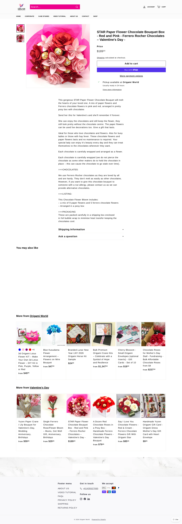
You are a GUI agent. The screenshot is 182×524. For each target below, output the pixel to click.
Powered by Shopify (99, 519)
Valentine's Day (39, 387)
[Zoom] (58, 56)
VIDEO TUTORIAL (67, 492)
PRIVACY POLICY (67, 500)
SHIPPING (63, 504)
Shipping (100, 58)
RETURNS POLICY (67, 508)
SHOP (95, 16)
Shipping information (71, 229)
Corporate (29, 16)
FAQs (60, 496)
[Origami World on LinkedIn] (89, 498)
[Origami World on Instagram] (81, 498)
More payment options (131, 76)
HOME (18, 16)
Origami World (39, 315)
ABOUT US (74, 16)
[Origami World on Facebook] (85, 498)
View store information (112, 90)
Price (100, 46)
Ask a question (67, 236)
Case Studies (43, 16)
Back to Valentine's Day (92, 467)
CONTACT (85, 16)
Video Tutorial (59, 16)
